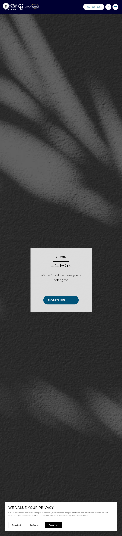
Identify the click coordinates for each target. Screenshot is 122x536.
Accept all (53, 525)
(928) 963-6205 (94, 7)
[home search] (108, 7)
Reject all (16, 525)
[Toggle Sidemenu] (115, 7)
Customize (35, 525)
